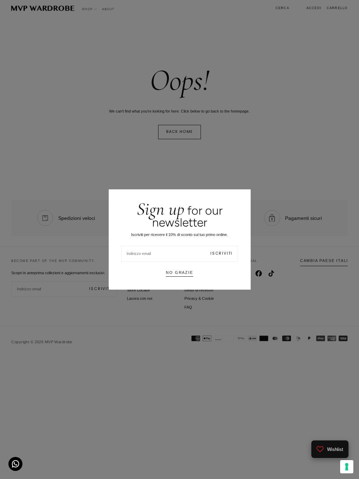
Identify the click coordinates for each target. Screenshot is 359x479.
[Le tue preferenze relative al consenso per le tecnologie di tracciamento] (346, 466)
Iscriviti (221, 253)
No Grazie (179, 272)
